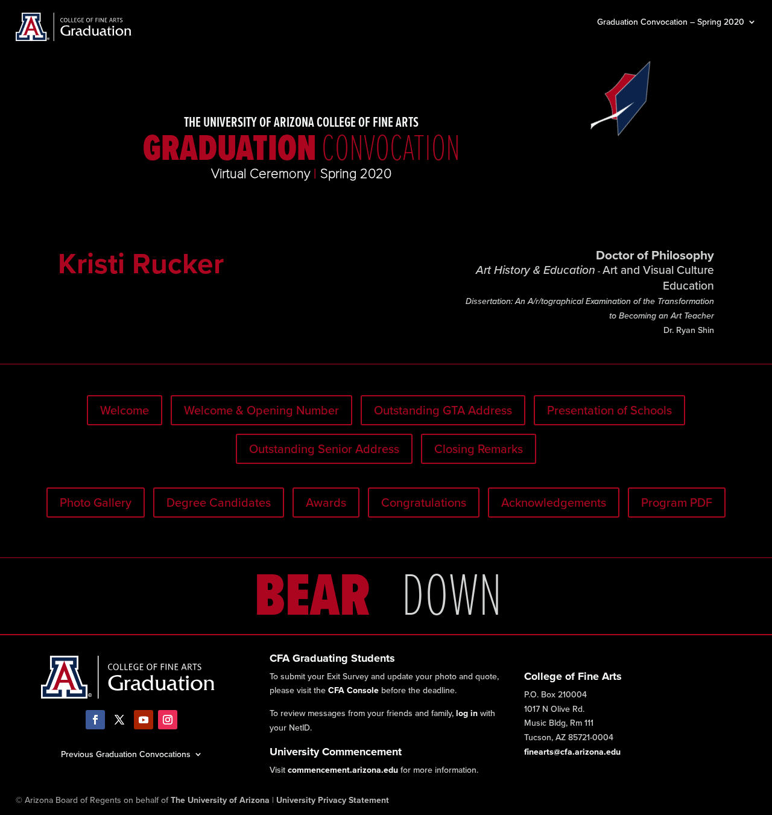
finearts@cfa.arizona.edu (572, 752)
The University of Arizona (220, 800)
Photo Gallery (95, 502)
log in (467, 713)
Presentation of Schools (609, 410)
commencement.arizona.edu (343, 770)
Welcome (124, 410)
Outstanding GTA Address (443, 410)
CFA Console (353, 690)
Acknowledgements (553, 502)
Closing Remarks (478, 448)
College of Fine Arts (573, 676)
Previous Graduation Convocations (126, 753)
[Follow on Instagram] (167, 719)
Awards (326, 502)
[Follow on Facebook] (95, 719)
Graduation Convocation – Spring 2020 (670, 22)
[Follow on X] (119, 719)
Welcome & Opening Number (261, 410)
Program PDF (676, 502)
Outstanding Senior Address (324, 448)
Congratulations (423, 502)
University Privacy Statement (332, 800)
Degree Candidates (218, 502)
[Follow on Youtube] (143, 719)
